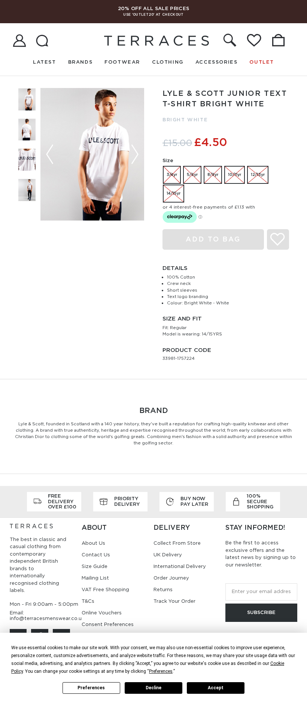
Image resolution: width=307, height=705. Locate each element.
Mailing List (95, 578)
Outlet (261, 62)
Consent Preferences (108, 624)
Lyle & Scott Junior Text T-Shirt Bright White (224, 105)
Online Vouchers (102, 613)
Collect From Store (177, 543)
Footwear (122, 62)
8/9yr (212, 174)
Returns (163, 589)
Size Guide (94, 566)
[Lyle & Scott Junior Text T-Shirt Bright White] (92, 154)
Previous (50, 154)
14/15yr (173, 193)
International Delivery (180, 566)
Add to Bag (213, 239)
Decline (153, 687)
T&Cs (88, 601)
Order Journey (171, 578)
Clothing (167, 62)
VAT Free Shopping (105, 589)
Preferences (91, 687)
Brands (80, 62)
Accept (216, 687)
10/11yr (234, 174)
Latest (44, 62)
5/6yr (192, 174)
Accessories (216, 62)
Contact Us (96, 554)
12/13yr (258, 174)
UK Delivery (168, 554)
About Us (93, 543)
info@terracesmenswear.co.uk (47, 618)
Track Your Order (174, 601)
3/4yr (172, 174)
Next (135, 154)
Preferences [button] (161, 671)
